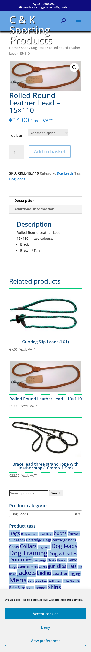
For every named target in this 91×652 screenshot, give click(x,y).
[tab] (45, 201)
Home (13, 47)
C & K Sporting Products (30, 29)
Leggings (75, 573)
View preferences (45, 640)
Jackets (26, 573)
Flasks (51, 560)
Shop (24, 47)
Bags (14, 533)
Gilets (43, 567)
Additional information (34, 209)
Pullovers (55, 581)
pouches (41, 581)
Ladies (44, 573)
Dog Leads (38, 47)
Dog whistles (62, 553)
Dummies (21, 559)
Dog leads (17, 179)
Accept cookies (45, 613)
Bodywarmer (29, 534)
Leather (60, 573)
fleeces (62, 560)
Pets (31, 581)
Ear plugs (39, 560)
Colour (16, 135)
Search (56, 493)
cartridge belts (64, 540)
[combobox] (45, 513)
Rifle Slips (17, 587)
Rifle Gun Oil (71, 581)
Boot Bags (46, 534)
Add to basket (50, 151)
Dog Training (28, 553)
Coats (14, 546)
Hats (72, 566)
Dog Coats (44, 547)
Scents (30, 588)
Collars (28, 546)
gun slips (57, 566)
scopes (41, 587)
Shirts (54, 587)
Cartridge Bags (38, 540)
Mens (18, 579)
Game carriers (28, 566)
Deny (45, 627)
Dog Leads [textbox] (44, 514)
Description (24, 200)
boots (60, 533)
